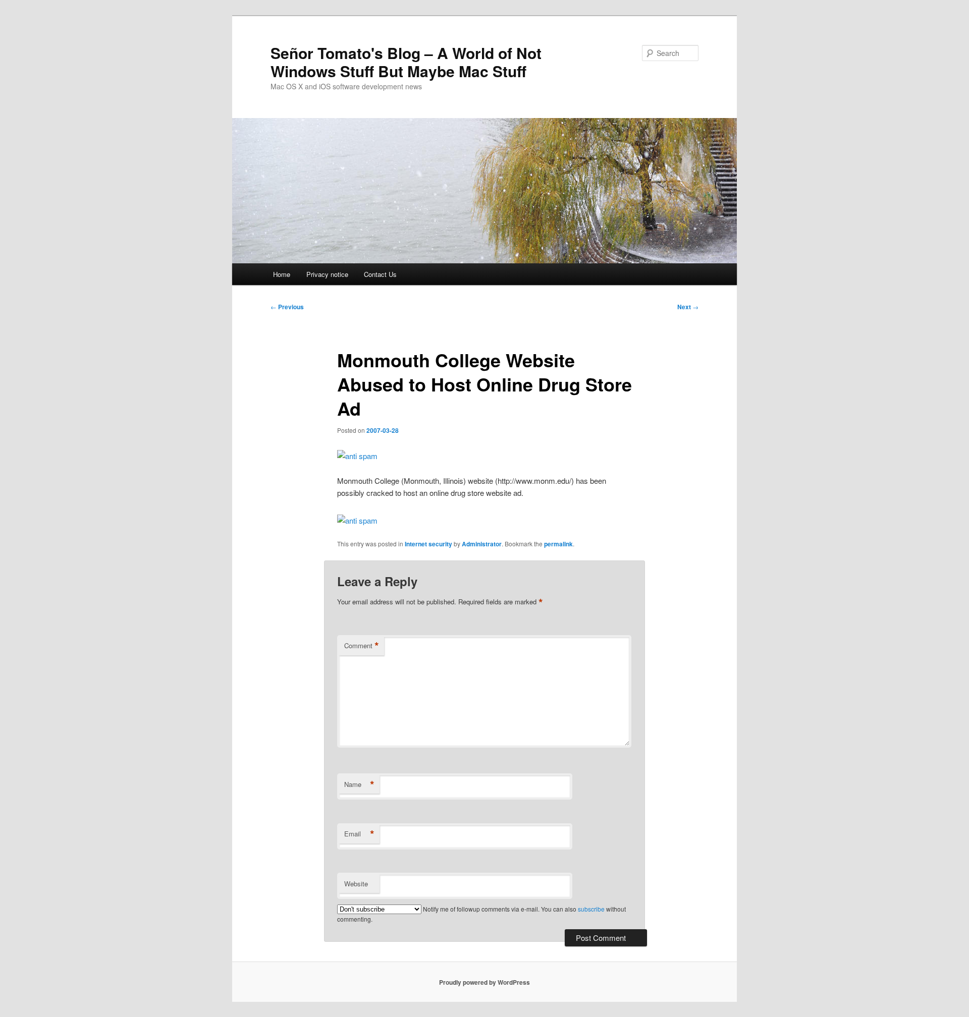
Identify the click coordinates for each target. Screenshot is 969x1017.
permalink (558, 543)
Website (356, 883)
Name (359, 784)
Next (687, 306)
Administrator (482, 543)
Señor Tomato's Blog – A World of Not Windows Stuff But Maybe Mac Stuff (406, 62)
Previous (287, 306)
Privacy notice (327, 274)
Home (281, 274)
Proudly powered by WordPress (484, 982)
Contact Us (380, 274)
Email (359, 834)
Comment (361, 646)
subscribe (591, 909)
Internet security (428, 543)
